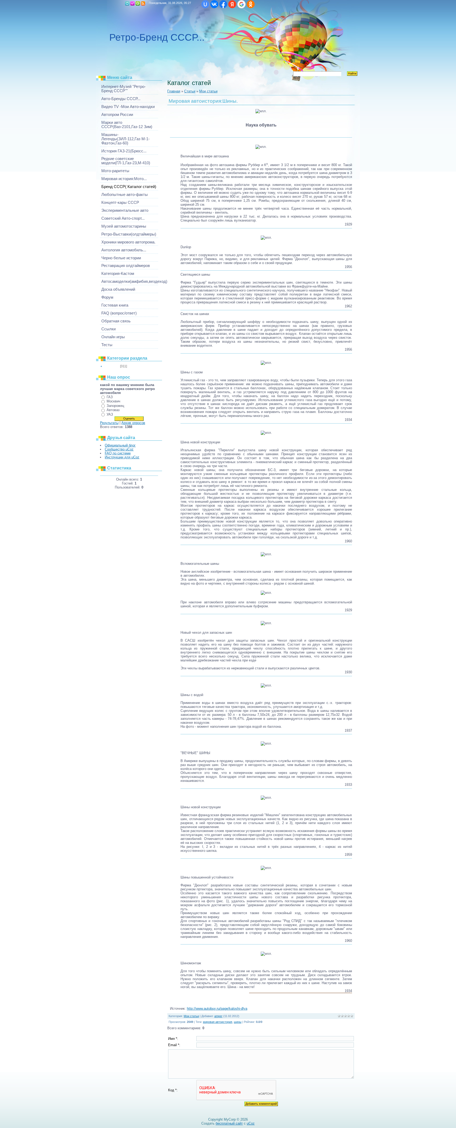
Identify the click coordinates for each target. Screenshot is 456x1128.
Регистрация (132, 3)
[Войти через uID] (205, 4)
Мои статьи (111, 366)
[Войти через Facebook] (223, 4)
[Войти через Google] (241, 4)
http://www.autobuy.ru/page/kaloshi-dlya (217, 1008)
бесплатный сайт (229, 1123)
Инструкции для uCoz (122, 457)
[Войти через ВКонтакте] (214, 4)
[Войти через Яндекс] (232, 4)
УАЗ (110, 414)
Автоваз (113, 410)
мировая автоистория (217, 1021)
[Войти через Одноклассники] (251, 4)
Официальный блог (120, 445)
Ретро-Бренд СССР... (157, 37)
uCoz (251, 1123)
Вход (138, 3)
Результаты (109, 423)
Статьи (189, 91)
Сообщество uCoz (119, 449)
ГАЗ (110, 397)
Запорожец (115, 406)
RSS (143, 3)
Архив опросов (133, 423)
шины (237, 1021)
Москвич (113, 401)
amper (218, 1016)
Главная (127, 3)
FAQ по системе (118, 453)
